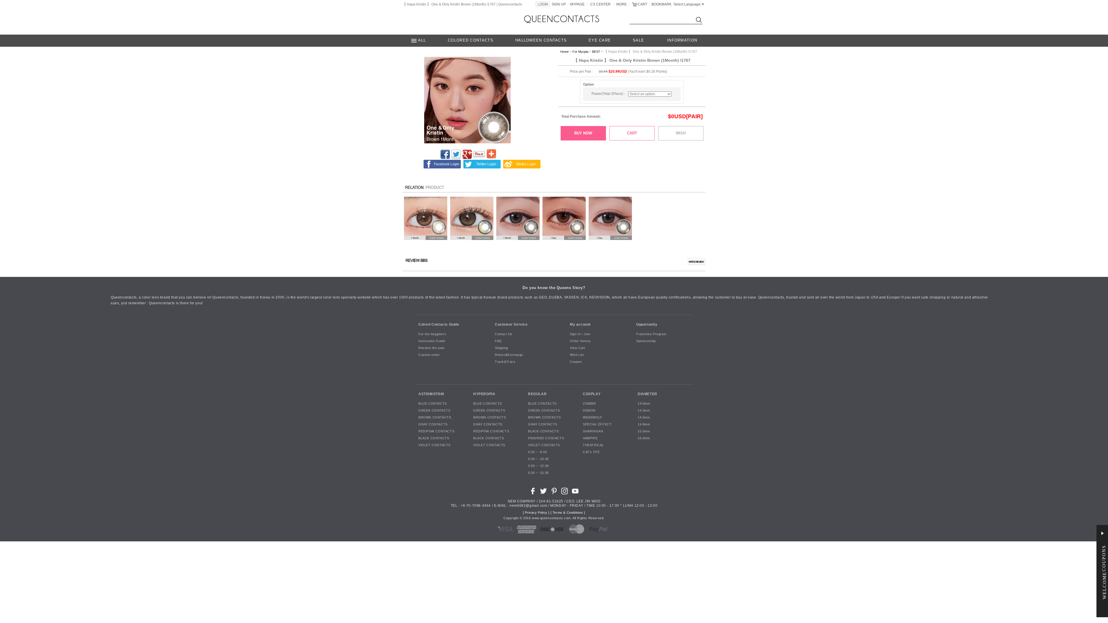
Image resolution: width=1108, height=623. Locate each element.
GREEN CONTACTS (434, 410)
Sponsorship (646, 341)
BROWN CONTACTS (434, 417)
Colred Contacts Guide (438, 324)
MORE (621, 4)
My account (580, 324)
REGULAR (537, 394)
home (564, 51)
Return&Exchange (509, 355)
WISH (681, 133)
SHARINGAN (593, 431)
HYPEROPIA (484, 394)
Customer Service (511, 324)
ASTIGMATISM (431, 394)
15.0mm (644, 431)
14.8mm (644, 424)
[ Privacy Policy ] (536, 513)
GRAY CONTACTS (433, 424)
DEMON (589, 410)
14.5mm (644, 417)
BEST (596, 51)
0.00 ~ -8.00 (537, 452)
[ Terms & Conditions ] (568, 513)
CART (642, 4)
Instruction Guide (431, 341)
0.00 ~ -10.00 (538, 459)
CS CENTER (600, 4)
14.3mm (644, 410)
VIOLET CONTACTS (434, 445)
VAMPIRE (590, 438)
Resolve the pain (431, 348)
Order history (580, 341)
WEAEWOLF (592, 417)
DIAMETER (647, 394)
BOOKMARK (661, 4)
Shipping (501, 348)
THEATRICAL (593, 445)
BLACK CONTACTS (433, 438)
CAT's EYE (591, 452)
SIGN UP (559, 4)
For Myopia (580, 51)
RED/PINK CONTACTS (436, 431)
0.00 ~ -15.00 (538, 473)
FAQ (498, 341)
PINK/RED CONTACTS (546, 438)
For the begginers (432, 334)
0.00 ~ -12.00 (538, 466)
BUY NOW (583, 133)
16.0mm (644, 438)
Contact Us (503, 334)
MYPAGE (577, 4)
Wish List (577, 355)
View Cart (577, 348)
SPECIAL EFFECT (597, 424)
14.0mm (644, 404)
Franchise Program (651, 334)
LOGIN (543, 4)
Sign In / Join (580, 334)
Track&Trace (505, 362)
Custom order (429, 355)
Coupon (576, 362)
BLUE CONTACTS (432, 404)
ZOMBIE (589, 404)
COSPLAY (591, 394)
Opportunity (647, 324)
